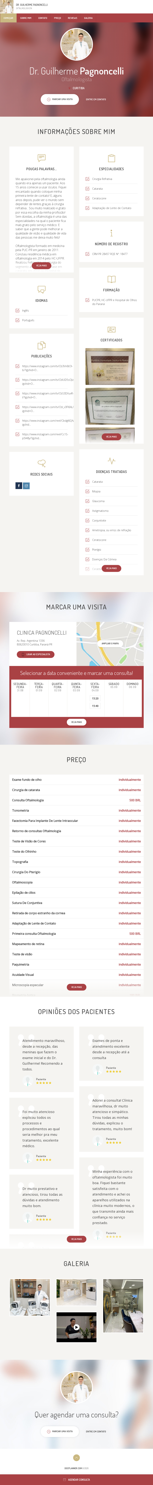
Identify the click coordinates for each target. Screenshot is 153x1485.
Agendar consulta (79, 1479)
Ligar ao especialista (38, 654)
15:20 (95, 698)
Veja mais (41, 265)
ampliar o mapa (110, 643)
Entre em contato (96, 99)
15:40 (95, 706)
